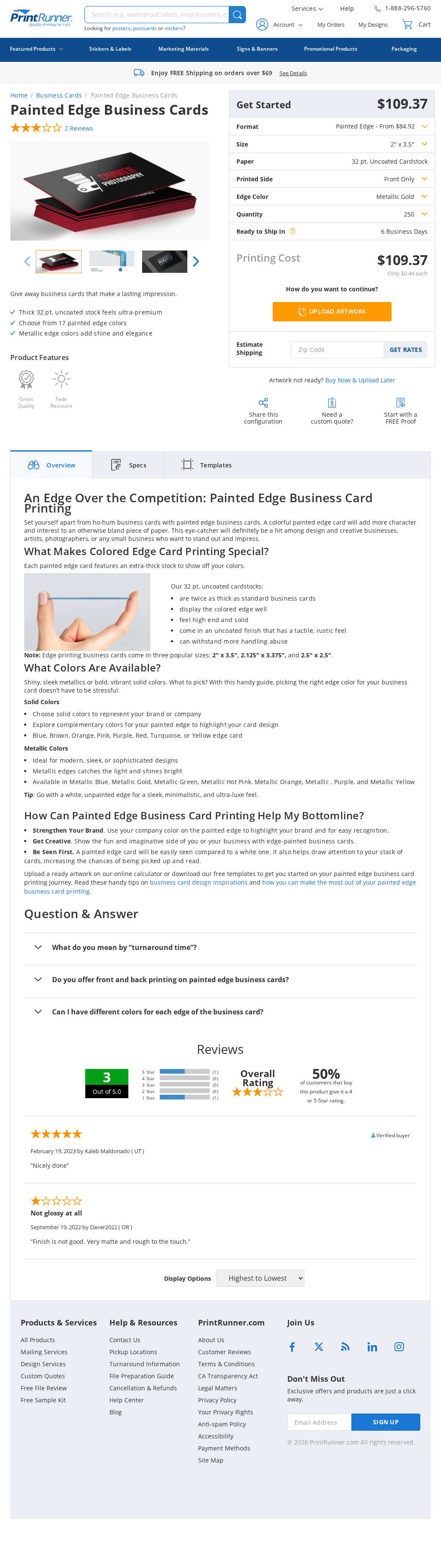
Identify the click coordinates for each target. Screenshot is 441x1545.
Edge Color (252, 196)
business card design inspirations (199, 882)
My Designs (373, 24)
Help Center (126, 1400)
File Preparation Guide (141, 1376)
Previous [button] (27, 261)
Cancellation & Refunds (143, 1388)
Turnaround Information (144, 1364)
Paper (245, 161)
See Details (293, 73)
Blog (115, 1412)
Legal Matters (217, 1388)
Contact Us (124, 1340)
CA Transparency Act (228, 1376)
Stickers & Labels (110, 48)
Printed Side (254, 179)
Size (242, 144)
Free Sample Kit (43, 1400)
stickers (174, 28)
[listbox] (409, 144)
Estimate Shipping (249, 348)
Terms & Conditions (226, 1364)
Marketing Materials (183, 48)
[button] (237, 14)
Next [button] (196, 261)
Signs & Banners (257, 48)
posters (121, 28)
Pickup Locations (133, 1352)
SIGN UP (386, 1422)
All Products (38, 1340)
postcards (145, 28)
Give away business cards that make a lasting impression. (95, 313)
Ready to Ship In (260, 231)
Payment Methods (224, 1448)
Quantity (249, 214)
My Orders (331, 24)
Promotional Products (330, 48)
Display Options (187, 1278)
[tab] (51, 465)
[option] (109, 192)
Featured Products (33, 48)
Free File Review (44, 1388)
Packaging (404, 48)
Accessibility (215, 1436)
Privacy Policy (217, 1400)
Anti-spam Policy (222, 1424)
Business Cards (59, 95)
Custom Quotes (43, 1376)
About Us (211, 1340)
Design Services (43, 1364)
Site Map (211, 1460)
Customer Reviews (224, 1352)
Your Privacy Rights (225, 1412)
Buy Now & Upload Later (360, 380)
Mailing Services (44, 1352)
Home (19, 95)
